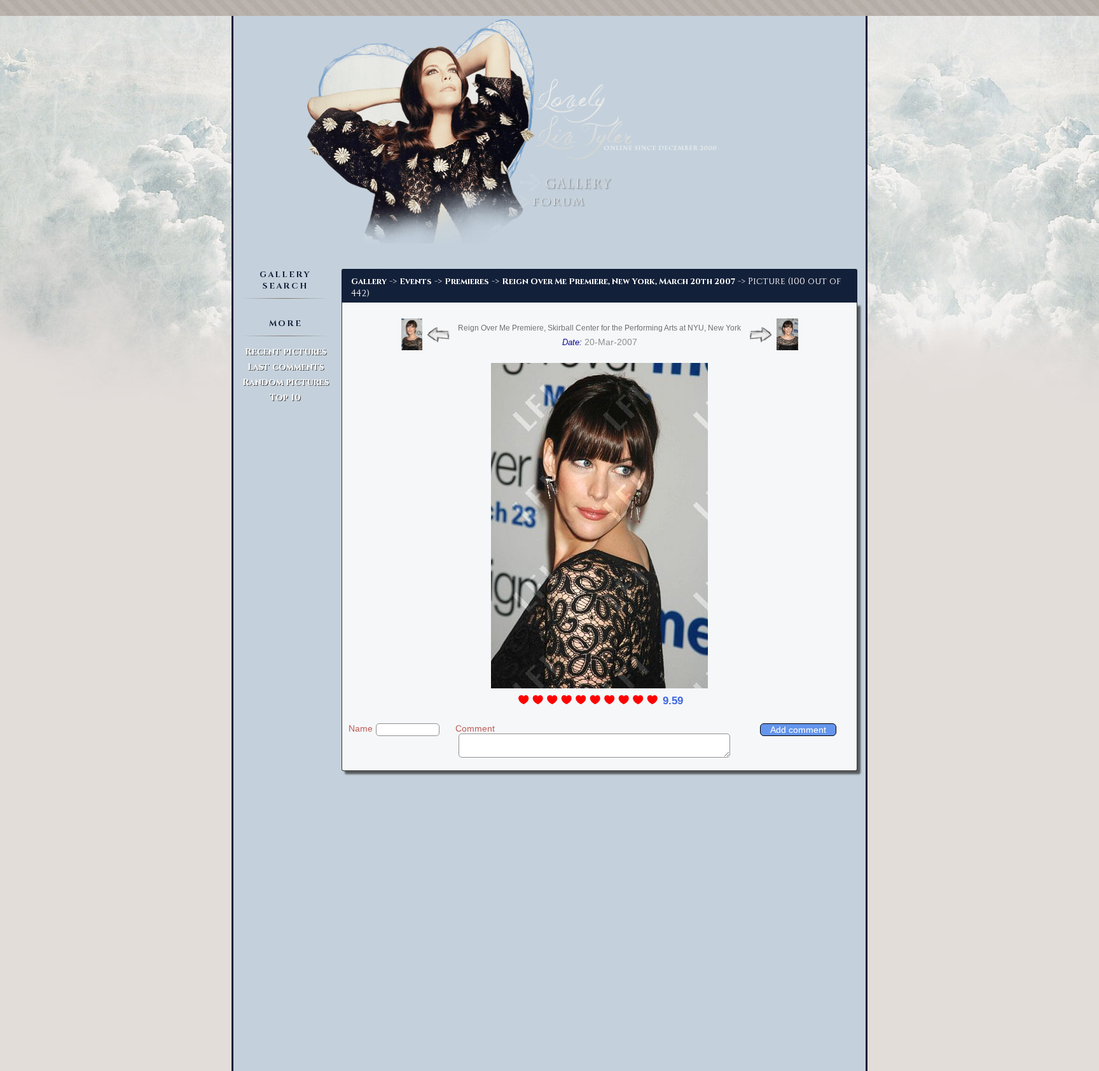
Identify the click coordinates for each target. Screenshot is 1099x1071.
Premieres (467, 281)
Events (415, 281)
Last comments (285, 367)
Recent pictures (285, 352)
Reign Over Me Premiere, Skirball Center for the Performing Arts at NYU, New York (599, 328)
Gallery (369, 281)
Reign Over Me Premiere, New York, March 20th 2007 (618, 281)
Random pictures (285, 382)
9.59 (673, 701)
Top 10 (285, 398)
